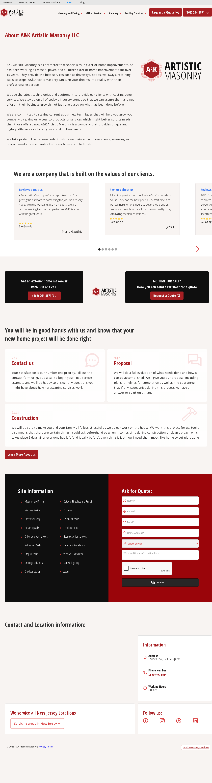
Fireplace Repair (71, 528)
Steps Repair (31, 554)
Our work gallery (71, 563)
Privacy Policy (45, 746)
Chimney (67, 510)
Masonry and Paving (68, 13)
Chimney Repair (71, 519)
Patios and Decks (33, 545)
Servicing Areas (27, 2)
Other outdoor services (36, 536)
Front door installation (74, 545)
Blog (82, 2)
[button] (69, 13)
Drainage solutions (34, 563)
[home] (12, 12)
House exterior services (75, 536)
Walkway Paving (32, 510)
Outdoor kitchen (32, 571)
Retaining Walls (32, 528)
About (69, 2)
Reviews (7, 2)
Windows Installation (73, 554)
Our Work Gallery (51, 2)
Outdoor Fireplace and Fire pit (77, 501)
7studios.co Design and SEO (196, 747)
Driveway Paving (32, 519)
